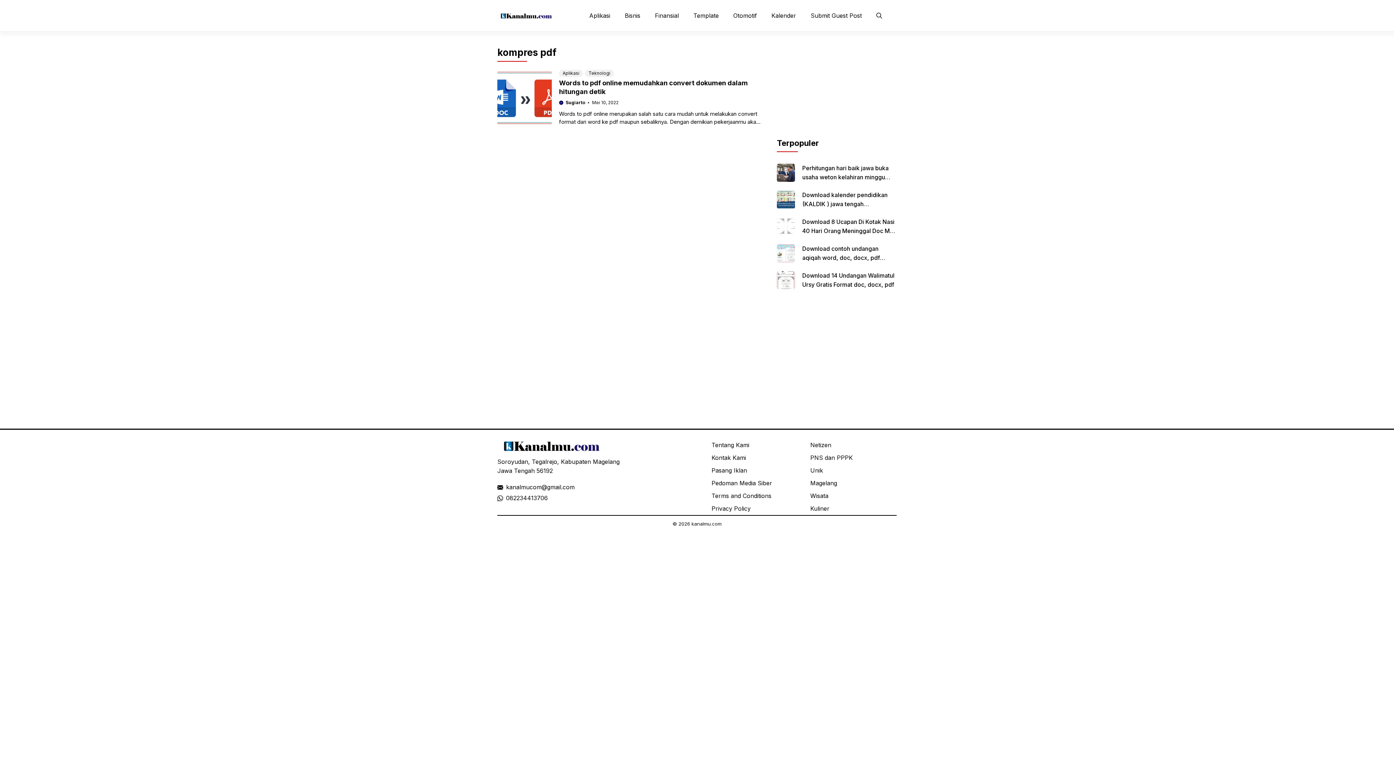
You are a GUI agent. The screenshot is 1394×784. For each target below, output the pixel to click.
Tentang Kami (730, 445)
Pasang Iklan (729, 470)
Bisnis (632, 15)
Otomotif (745, 15)
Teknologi (599, 73)
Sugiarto (575, 102)
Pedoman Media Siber (742, 483)
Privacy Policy (731, 508)
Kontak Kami (729, 457)
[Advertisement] (837, 91)
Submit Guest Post (836, 15)
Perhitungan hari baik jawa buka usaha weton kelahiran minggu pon (845, 177)
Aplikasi (599, 15)
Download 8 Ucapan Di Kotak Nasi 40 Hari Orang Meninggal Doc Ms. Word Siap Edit (848, 231)
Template (706, 15)
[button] (879, 16)
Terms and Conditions (741, 495)
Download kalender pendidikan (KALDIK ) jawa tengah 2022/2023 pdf (845, 204)
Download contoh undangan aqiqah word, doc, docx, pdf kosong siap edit (841, 257)
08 (509, 498)
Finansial (667, 15)
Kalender (783, 15)
